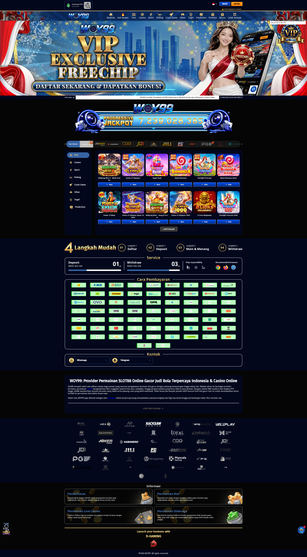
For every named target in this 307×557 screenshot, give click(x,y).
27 (175, 94)
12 (150, 94)
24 (170, 94)
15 (155, 94)
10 (147, 94)
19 (162, 94)
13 (152, 94)
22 (167, 94)
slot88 (89, 389)
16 (157, 94)
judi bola (111, 398)
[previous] (15, 58)
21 (165, 94)
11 (148, 94)
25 (172, 94)
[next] (291, 58)
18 (160, 94)
